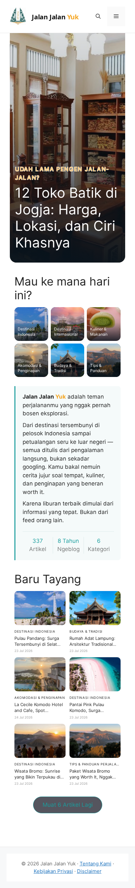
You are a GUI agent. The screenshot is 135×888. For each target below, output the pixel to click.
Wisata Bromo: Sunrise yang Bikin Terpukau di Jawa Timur (37, 776)
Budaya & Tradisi (86, 631)
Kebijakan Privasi (53, 871)
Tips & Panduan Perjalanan (95, 764)
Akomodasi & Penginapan (39, 698)
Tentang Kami (95, 863)
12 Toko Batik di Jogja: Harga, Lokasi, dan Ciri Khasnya (66, 217)
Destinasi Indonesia (34, 631)
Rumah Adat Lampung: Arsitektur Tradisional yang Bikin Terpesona (92, 644)
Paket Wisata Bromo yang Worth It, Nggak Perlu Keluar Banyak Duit (94, 776)
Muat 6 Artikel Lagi (68, 804)
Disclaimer (89, 871)
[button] (98, 16)
